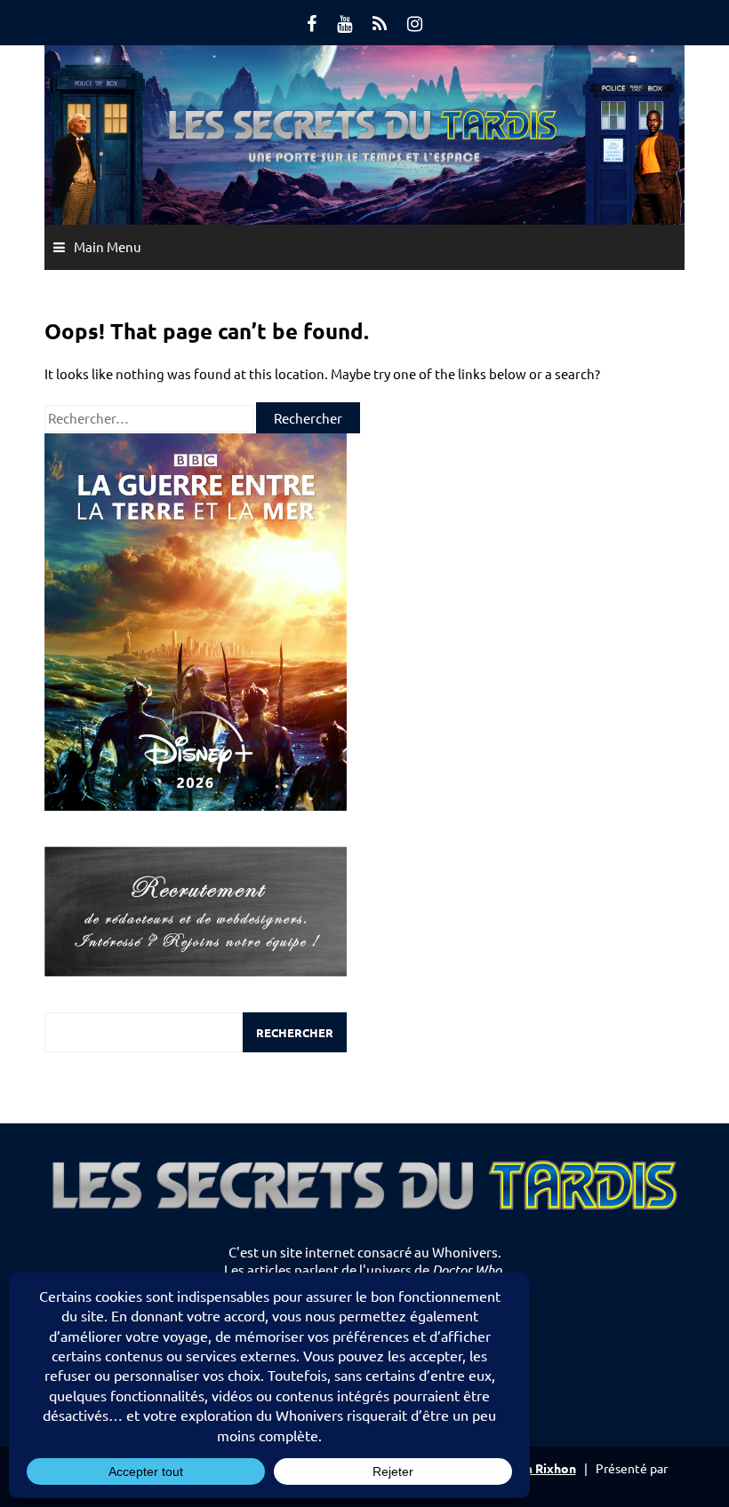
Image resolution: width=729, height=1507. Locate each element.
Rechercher (294, 1032)
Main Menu (107, 246)
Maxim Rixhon (534, 1468)
